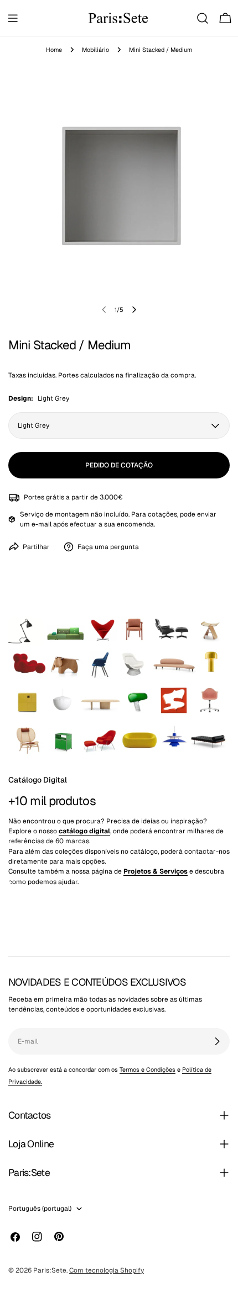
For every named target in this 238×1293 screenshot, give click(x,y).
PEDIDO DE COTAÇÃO (119, 465)
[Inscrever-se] (217, 1041)
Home (54, 50)
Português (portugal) (39, 1208)
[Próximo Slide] (134, 309)
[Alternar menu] (13, 18)
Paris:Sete (49, 1270)
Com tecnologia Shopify (106, 1270)
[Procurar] (203, 18)
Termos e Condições (147, 1069)
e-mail (41, 524)
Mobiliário (95, 50)
